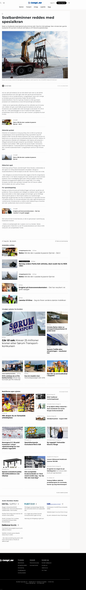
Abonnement (21, 562)
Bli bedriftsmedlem (22, 565)
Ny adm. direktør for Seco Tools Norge (57, 515)
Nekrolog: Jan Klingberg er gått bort (34, 518)
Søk (4, 2)
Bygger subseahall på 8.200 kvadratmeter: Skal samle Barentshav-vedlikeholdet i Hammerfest (12, 509)
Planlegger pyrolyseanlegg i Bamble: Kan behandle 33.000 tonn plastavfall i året (35, 509)
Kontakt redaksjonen (46, 562)
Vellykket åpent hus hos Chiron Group (57, 512)
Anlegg (36, 7)
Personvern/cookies (34, 562)
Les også (15, 120)
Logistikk (42, 7)
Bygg (49, 7)
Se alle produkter (22, 572)
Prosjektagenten (22, 570)
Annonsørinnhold (34, 565)
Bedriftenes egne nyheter (11, 391)
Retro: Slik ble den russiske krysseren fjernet (24, 158)
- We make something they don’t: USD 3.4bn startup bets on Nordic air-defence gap (12, 539)
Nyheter (21, 7)
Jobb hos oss (45, 567)
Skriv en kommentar (62, 241)
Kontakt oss (44, 565)
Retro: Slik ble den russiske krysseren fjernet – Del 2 (24, 123)
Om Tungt (44, 570)
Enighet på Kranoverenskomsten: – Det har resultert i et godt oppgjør (26, 212)
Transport (28, 7)
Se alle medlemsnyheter (62, 492)
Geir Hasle (8, 85)
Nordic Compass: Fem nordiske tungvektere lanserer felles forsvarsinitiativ (10, 520)
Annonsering (21, 567)
